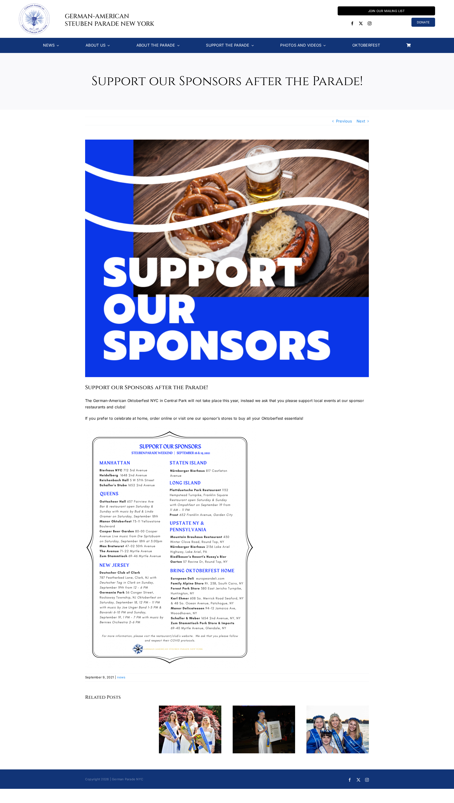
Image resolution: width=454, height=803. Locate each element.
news (121, 677)
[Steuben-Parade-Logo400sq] (34, 5)
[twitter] (361, 23)
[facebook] (352, 23)
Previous (344, 121)
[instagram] (369, 23)
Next (361, 121)
